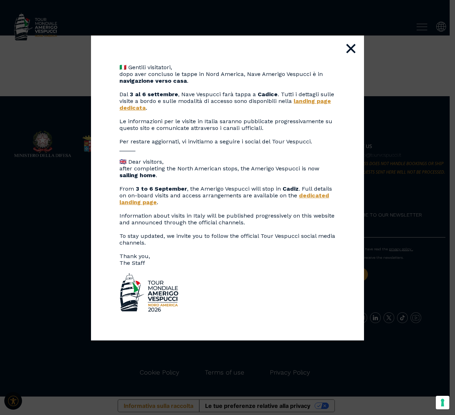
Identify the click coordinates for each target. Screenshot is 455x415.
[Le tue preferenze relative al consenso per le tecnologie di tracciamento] (442, 402)
